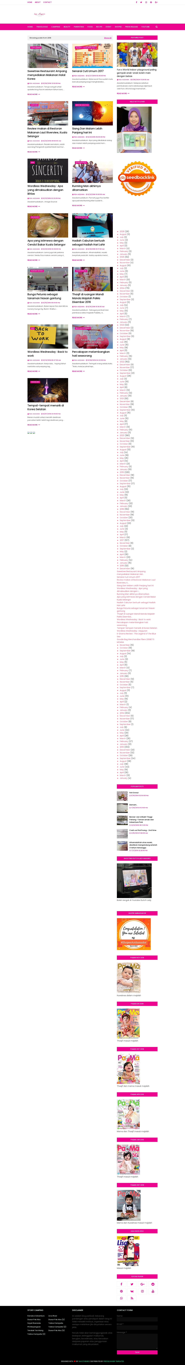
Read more (32, 94)
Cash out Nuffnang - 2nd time (142, 830)
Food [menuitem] (90, 26)
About (37, 2)
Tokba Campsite (55, 1323)
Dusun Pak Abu (33, 1319)
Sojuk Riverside (34, 1323)
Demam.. (133, 804)
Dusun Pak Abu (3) (56, 1330)
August (123, 234)
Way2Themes (84, 1361)
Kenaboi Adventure (36, 1316)
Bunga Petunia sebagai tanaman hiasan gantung (44, 296)
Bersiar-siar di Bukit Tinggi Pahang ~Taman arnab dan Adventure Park (141, 819)
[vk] (132, 1291)
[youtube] (153, 1291)
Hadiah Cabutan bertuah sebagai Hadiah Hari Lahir (88, 242)
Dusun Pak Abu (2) (56, 1319)
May (122, 242)
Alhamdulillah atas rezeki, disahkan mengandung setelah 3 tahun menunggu (143, 845)
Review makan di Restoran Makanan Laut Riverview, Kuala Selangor (47, 132)
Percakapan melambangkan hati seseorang (91, 354)
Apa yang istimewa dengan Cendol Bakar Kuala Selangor (46, 242)
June (122, 240)
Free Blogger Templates (113, 1361)
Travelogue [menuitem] (42, 26)
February (124, 251)
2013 (122, 747)
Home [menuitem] (30, 26)
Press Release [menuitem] (131, 26)
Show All (107, 38)
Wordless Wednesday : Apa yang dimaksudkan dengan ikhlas (45, 190)
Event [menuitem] (108, 26)
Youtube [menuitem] (145, 26)
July (122, 237)
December (125, 259)
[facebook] (136, 2)
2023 (122, 325)
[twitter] (141, 2)
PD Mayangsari (34, 1326)
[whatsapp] (121, 1298)
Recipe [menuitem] (99, 26)
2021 (122, 398)
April (122, 245)
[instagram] (146, 2)
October (124, 296)
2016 (122, 565)
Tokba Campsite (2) (57, 1326)
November (125, 262)
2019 (122, 472)
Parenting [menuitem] (79, 26)
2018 (122, 509)
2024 (122, 288)
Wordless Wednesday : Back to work (47, 354)
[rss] (132, 1298)
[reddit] (153, 1284)
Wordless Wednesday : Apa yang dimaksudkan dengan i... (132, 590)
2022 (122, 361)
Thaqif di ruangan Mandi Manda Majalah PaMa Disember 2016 (88, 298)
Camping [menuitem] (55, 26)
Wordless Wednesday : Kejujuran (132, 630)
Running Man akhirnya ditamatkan (86, 188)
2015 (122, 676)
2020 (122, 435)
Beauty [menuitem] (67, 26)
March (123, 248)
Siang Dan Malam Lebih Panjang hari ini (87, 130)
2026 (122, 231)
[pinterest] (151, 2)
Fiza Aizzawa (34, 83)
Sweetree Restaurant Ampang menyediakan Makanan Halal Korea (47, 75)
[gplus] (156, 2)
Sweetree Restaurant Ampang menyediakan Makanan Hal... (131, 573)
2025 (122, 257)
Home (29, 2)
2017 (122, 540)
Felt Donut (134, 792)
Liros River (52, 1316)
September (125, 299)
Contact (47, 2)
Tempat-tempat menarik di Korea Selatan (45, 407)
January (123, 254)
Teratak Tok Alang (35, 1330)
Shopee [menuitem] (118, 26)
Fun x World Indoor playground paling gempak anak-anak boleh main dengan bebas (136, 73)
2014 (122, 713)
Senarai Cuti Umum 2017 (88, 71)
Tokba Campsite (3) (36, 1334)
